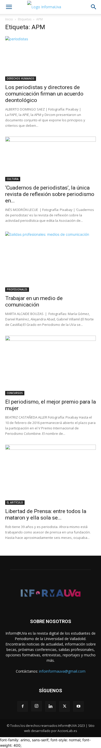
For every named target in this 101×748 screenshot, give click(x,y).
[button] (9, 7)
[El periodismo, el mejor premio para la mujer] (50, 365)
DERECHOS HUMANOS (20, 78)
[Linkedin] (50, 706)
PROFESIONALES (17, 289)
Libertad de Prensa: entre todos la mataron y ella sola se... (45, 514)
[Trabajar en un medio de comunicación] (50, 262)
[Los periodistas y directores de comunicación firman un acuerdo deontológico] (50, 58)
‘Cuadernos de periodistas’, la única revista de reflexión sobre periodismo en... (49, 194)
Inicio (9, 19)
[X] (64, 706)
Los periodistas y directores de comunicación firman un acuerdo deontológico (44, 93)
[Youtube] (78, 706)
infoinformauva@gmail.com (62, 671)
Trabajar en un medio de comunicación (34, 301)
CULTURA (13, 179)
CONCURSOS (15, 393)
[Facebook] (22, 706)
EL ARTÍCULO (15, 502)
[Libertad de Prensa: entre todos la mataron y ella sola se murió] (50, 475)
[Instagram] (36, 706)
